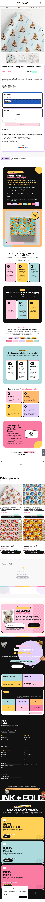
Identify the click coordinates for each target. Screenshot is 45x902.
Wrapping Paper (4, 737)
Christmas (3, 744)
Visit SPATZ (6, 836)
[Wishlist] (20, 485)
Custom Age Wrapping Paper (28, 507)
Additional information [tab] (19, 158)
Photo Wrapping (27, 737)
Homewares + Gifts (4, 739)
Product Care (3, 763)
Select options (11, 516)
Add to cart (22, 124)
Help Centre (3, 752)
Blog (24, 752)
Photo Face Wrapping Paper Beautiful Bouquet (10, 510)
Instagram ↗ (4, 731)
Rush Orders (3, 761)
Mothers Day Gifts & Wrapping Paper (7, 507)
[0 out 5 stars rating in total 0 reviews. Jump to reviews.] (5, 69)
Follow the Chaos (27, 756)
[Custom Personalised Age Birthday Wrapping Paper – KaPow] (34, 530)
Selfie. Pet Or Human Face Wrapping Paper (22, 7)
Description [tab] (5, 158)
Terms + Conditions (5, 776)
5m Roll (14, 87)
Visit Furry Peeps (7, 860)
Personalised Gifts (27, 744)
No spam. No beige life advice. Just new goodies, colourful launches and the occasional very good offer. (15, 629)
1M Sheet (4, 87)
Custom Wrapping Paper (10, 7)
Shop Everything (4, 746)
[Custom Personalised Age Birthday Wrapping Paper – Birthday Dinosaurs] (34, 494)
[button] (42, 30)
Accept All (23, 897)
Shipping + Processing (5, 767)
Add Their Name (27, 739)
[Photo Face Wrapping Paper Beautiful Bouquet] (11, 494)
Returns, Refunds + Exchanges (7, 765)
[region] (15, 893)
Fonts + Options (4, 756)
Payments (3, 769)
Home (2, 7)
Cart (24, 761)
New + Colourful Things (28, 754)
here (16, 141)
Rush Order (6, 110)
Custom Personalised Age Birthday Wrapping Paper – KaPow (33, 545)
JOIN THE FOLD (33, 625)
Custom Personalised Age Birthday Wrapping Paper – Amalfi (10, 545)
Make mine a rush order (13, 114)
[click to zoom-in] (22, 30)
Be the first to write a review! (22, 577)
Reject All (15, 897)
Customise (8, 897)
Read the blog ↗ (12, 731)
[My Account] (40, 3)
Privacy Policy (4, 774)
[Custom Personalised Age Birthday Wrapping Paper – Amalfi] (11, 530)
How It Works (3, 754)
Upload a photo (8, 94)
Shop (4, 7)
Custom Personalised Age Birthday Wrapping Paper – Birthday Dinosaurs (34, 510)
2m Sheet (9, 87)
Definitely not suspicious (30, 764)
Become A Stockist (4, 778)
